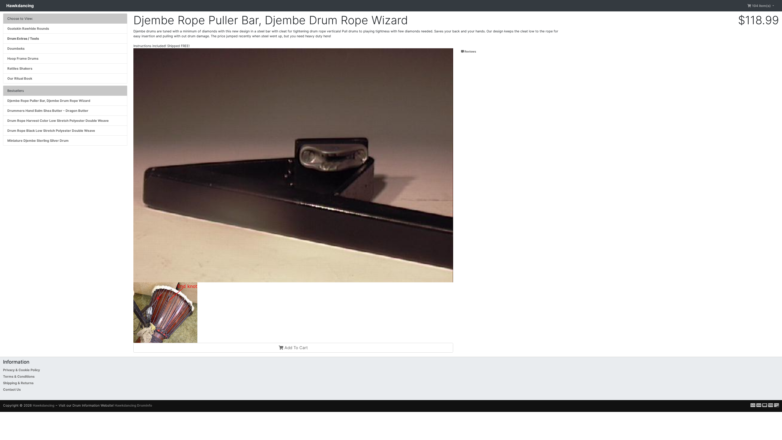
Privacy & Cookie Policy (21, 370)
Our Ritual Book (19, 78)
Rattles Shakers (19, 68)
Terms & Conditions (19, 376)
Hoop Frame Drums (22, 58)
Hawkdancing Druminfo (133, 405)
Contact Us (12, 389)
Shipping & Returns (18, 383)
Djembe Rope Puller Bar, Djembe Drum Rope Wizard (48, 101)
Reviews (470, 51)
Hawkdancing (20, 5)
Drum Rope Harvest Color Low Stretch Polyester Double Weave (58, 121)
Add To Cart (295, 347)
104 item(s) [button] (761, 6)
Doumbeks (16, 48)
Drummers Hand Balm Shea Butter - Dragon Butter (47, 111)
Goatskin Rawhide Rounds (28, 28)
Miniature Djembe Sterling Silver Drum (38, 141)
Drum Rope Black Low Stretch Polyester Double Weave (51, 131)
